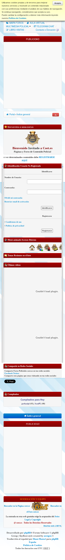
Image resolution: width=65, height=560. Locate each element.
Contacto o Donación (46, 29)
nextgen (47, 536)
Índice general (23, 114)
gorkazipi (25, 404)
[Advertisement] (32, 74)
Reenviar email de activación (17, 202)
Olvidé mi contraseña (13, 198)
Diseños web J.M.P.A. (53, 526)
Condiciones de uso (13, 222)
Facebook (9, 373)
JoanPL (37, 404)
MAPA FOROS (16, 22)
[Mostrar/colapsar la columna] (2, 263)
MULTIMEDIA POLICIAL (17, 26)
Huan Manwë (39, 539)
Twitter (16, 373)
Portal (12, 114)
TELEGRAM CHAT (45, 26)
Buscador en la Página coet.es (17, 506)
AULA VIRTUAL (37, 22)
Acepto (57, 3)
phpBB (27, 532)
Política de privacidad (15, 226)
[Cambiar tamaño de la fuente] (55, 114)
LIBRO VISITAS (16, 29)
